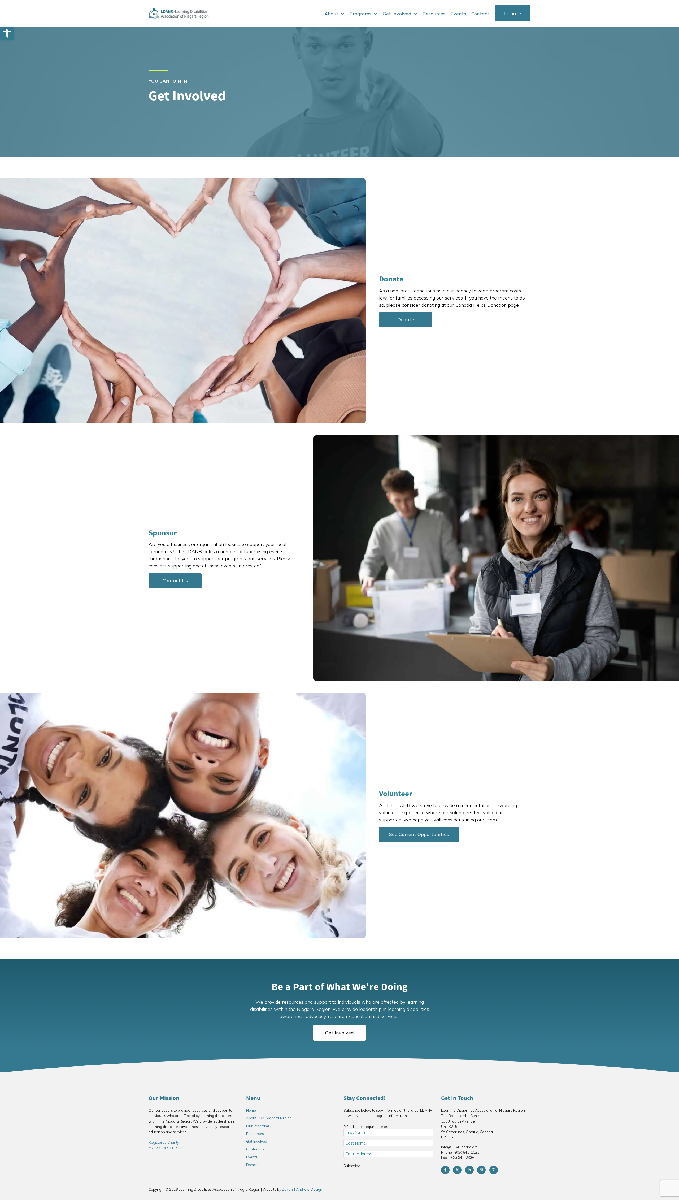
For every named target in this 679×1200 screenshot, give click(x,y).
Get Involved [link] (397, 14)
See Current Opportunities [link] (419, 834)
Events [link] (458, 14)
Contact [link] (480, 14)
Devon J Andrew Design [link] (302, 1189)
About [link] (331, 14)
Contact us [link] (255, 1149)
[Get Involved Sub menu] (415, 14)
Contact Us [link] (175, 581)
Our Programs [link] (258, 1126)
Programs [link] (360, 14)
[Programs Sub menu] (375, 14)
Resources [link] (434, 14)
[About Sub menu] (343, 14)
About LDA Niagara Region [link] (269, 1118)
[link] (7, 33)
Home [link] (251, 1110)
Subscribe (351, 1165)
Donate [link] (512, 13)
